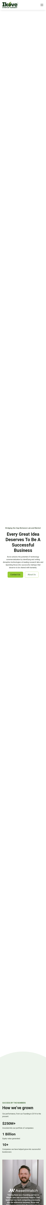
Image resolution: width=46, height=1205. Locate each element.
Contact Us (15, 574)
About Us (32, 574)
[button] (41, 5)
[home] (10, 5)
